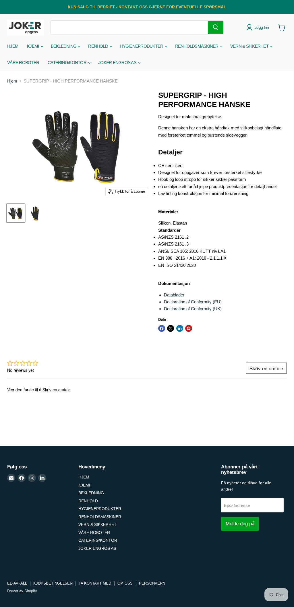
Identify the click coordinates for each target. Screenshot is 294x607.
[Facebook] (22, 478)
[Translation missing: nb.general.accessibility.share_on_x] (170, 328)
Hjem (12, 80)
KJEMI (33, 46)
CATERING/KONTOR (67, 62)
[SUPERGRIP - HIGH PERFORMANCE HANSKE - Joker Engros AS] (16, 213)
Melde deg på (240, 523)
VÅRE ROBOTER (23, 62)
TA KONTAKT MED (95, 583)
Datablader (174, 294)
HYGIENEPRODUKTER (142, 46)
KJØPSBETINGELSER (52, 583)
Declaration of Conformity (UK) (193, 308)
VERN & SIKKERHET (249, 46)
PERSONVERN (152, 583)
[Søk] (215, 27)
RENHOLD (98, 46)
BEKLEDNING (64, 46)
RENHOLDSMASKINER (197, 46)
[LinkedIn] (42, 478)
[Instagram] (32, 478)
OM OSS (125, 583)
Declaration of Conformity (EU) (193, 301)
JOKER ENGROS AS (117, 62)
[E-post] (11, 478)
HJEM (12, 46)
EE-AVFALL (17, 583)
